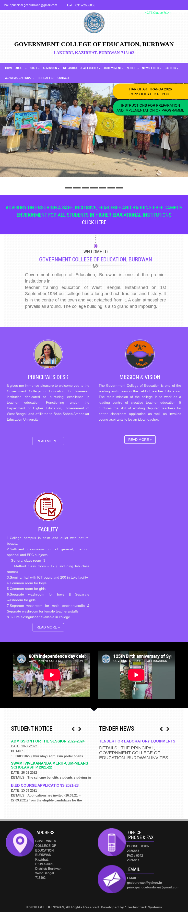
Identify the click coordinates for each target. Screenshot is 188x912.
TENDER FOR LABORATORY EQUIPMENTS (137, 741)
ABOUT (19, 68)
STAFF (33, 68)
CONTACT (63, 77)
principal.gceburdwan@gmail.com (34, 5)
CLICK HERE (94, 222)
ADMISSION (50, 68)
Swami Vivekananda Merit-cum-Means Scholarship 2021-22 (49, 765)
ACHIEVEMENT (112, 68)
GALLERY (170, 68)
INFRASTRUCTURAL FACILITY (80, 68)
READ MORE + (48, 441)
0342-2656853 (85, 5)
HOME (8, 68)
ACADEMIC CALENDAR (18, 77)
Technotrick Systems (144, 907)
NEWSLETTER (150, 68)
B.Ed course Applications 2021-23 (45, 785)
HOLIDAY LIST (46, 77)
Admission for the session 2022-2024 (47, 741)
